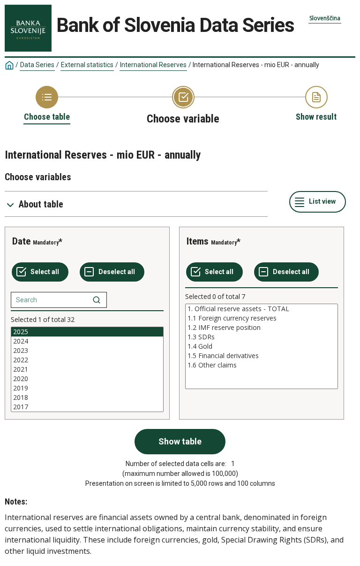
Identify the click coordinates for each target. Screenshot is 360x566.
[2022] (87, 360)
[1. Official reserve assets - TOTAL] (262, 309)
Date (21, 241)
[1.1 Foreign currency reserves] (262, 318)
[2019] (87, 388)
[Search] (96, 300)
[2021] (87, 369)
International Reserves (153, 65)
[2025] (87, 332)
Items (198, 241)
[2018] (87, 397)
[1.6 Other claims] (262, 365)
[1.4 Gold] (262, 346)
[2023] (87, 350)
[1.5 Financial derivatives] (262, 355)
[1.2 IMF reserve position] (262, 327)
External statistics (87, 65)
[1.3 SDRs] (262, 337)
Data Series (37, 65)
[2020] (87, 378)
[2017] (87, 407)
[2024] (87, 341)
